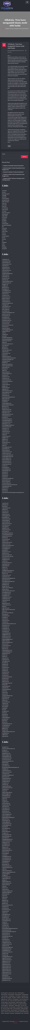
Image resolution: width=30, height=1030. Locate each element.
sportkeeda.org (5, 908)
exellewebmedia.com (6, 778)
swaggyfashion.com (6, 634)
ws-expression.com (6, 442)
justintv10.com (5, 647)
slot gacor (14, 997)
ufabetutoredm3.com (6, 970)
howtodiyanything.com (7, 419)
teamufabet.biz (5, 526)
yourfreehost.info (5, 311)
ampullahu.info (5, 673)
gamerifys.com (5, 504)
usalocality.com (5, 265)
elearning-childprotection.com (8, 590)
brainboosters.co (5, 275)
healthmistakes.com (6, 881)
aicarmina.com (5, 279)
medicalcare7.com (6, 564)
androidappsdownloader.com (8, 581)
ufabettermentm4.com (7, 959)
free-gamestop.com (6, 780)
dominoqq (4, 222)
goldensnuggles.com (6, 794)
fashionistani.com (6, 398)
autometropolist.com (6, 379)
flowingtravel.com (6, 559)
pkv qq (3, 237)
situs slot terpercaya (24, 999)
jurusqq (3, 192)
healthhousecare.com (6, 409)
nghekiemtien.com (6, 653)
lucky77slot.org (5, 862)
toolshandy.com (5, 626)
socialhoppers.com (6, 598)
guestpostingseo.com (6, 754)
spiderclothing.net (6, 328)
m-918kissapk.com (6, 725)
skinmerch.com (5, 293)
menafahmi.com (5, 430)
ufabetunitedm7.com (6, 967)
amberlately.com (5, 276)
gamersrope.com (5, 776)
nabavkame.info (5, 727)
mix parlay (17, 1011)
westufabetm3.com (6, 977)
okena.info (4, 336)
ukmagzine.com (5, 783)
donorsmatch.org (5, 701)
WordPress (17, 1021)
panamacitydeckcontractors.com (9, 623)
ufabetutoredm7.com (6, 972)
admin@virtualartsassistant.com (16, 50)
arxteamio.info (5, 901)
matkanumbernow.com (7, 542)
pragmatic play (4, 999)
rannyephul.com (5, 631)
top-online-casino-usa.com (7, 556)
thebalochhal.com (6, 268)
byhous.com (4, 722)
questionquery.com (6, 637)
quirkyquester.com (6, 934)
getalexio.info (5, 903)
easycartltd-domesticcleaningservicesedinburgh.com (13, 492)
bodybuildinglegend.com (7, 639)
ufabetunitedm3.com (6, 966)
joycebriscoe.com (5, 278)
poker (3, 244)
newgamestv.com (6, 842)
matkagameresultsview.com (8, 570)
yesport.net (4, 798)
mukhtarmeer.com (6, 431)
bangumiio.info (5, 680)
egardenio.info (5, 900)
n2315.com (4, 601)
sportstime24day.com (6, 836)
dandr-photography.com (7, 642)
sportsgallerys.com (6, 844)
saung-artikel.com (6, 809)
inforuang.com (5, 614)
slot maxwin (8, 997)
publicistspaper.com (6, 470)
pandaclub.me (5, 719)
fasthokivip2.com (5, 811)
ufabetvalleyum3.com (6, 973)
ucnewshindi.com (5, 773)
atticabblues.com (5, 378)
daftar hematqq (9, 1003)
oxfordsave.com (5, 806)
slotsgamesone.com (6, 551)
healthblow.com (5, 584)
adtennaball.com (5, 565)
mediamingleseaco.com (7, 650)
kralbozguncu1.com (6, 423)
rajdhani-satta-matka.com (7, 587)
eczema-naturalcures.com (7, 343)
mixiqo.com (4, 922)
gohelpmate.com (5, 586)
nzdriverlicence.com (6, 436)
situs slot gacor (5, 996)
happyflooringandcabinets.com (8, 872)
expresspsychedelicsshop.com (8, 397)
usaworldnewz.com (6, 262)
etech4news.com (5, 395)
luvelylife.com (5, 617)
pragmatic (4, 219)
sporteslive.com (5, 837)
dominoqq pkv (5, 223)
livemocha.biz (5, 706)
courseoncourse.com (6, 759)
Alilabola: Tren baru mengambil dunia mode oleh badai (17, 28)
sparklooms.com (5, 945)
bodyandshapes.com (6, 483)
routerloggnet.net (6, 548)
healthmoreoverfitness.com (8, 545)
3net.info (4, 333)
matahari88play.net (6, 822)
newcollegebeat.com (6, 290)
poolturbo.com (5, 658)
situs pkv (4, 234)
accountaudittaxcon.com (7, 905)
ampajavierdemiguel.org (7, 273)
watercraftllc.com (5, 367)
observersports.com (6, 812)
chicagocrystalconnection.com (8, 731)
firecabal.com (5, 401)
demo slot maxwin (6, 212)
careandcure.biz (5, 911)
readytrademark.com (6, 461)
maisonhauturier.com (6, 426)
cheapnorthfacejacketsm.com (8, 312)
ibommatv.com (5, 511)
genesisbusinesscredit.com (7, 612)
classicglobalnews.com (7, 486)
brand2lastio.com (5, 595)
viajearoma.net (5, 351)
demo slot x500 (25, 997)
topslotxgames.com (6, 547)
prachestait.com (5, 659)
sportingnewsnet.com (6, 834)
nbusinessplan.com (6, 515)
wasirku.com (4, 655)
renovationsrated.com (7, 462)
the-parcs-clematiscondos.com (8, 748)
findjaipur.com (5, 284)
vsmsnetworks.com (6, 508)
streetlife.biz (4, 708)
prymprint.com (5, 906)
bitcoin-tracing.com (6, 481)
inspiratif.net (4, 506)
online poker (11, 1005)
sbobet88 (4, 195)
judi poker (4, 197)
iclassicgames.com (6, 808)
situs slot (3, 1000)
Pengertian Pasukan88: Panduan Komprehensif (13, 165)
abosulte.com (5, 473)
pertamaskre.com (6, 765)
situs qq (4, 233)
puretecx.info (5, 665)
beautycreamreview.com (7, 381)
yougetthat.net (5, 801)
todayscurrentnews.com (7, 952)
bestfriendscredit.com (6, 340)
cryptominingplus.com (7, 814)
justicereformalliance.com (7, 303)
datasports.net (5, 847)
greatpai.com (5, 362)
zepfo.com (4, 445)
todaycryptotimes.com (7, 451)
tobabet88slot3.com (6, 950)
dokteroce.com (5, 644)
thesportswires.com (6, 831)
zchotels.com (5, 444)
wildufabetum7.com (6, 980)
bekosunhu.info (5, 681)
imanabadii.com (5, 733)
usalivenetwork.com (6, 770)
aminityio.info (5, 669)
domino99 (4, 190)
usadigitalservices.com (7, 597)
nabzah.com (4, 567)
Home (3, 28)
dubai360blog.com (6, 861)
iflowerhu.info (5, 730)
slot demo (4, 211)
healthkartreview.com (6, 411)
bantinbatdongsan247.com (7, 761)
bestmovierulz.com (6, 297)
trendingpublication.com (7, 956)
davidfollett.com (5, 289)
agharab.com (5, 354)
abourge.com (5, 368)
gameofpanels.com (6, 579)
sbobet (2, 1013)
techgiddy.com (5, 769)
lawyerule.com (5, 648)
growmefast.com (5, 864)
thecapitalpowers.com (6, 948)
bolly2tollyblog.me (6, 717)
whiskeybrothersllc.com (7, 978)
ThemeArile (15, 1022)
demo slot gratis (5, 201)
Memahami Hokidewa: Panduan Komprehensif (13, 172)
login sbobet (4, 215)
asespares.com (5, 375)
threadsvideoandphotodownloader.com (10, 767)
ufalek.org (4, 869)
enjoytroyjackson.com (6, 392)
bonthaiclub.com (5, 317)
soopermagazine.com (6, 458)
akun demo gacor (5, 193)
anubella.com (5, 476)
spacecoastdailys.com (6, 459)
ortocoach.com (5, 925)
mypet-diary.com (5, 620)
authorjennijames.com (7, 350)
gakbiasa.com (5, 728)
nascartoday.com (5, 433)
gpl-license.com (5, 406)
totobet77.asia (5, 953)
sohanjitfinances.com (6, 942)
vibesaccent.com (5, 272)
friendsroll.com (5, 326)
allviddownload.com (6, 529)
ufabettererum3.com (6, 958)
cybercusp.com (5, 487)
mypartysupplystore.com (7, 281)
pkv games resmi (5, 200)
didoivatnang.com (6, 387)
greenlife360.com (5, 517)
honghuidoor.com (6, 558)
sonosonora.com (5, 323)
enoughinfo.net (5, 711)
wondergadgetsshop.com (7, 329)
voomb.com (4, 855)
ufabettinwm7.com (6, 962)
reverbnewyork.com (6, 292)
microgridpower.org (6, 920)
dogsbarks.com (5, 389)
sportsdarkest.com (6, 828)
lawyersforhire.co (5, 819)
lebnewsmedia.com (6, 322)
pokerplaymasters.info (7, 758)
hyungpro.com (5, 833)
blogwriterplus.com (6, 753)
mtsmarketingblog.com (7, 651)
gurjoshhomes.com (6, 314)
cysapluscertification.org (7, 695)
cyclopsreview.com (6, 384)
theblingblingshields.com (7, 839)
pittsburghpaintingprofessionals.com (10, 928)
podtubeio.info (5, 687)
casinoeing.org (5, 705)
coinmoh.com (5, 383)
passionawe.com (5, 926)
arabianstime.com (6, 376)
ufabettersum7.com (6, 961)
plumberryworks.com (6, 930)
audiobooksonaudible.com (7, 478)
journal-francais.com (6, 645)
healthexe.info (5, 664)
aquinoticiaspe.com (6, 815)
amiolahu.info (5, 670)
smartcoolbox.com (6, 941)
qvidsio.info (4, 690)
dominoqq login (24, 1008)
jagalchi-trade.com (6, 298)
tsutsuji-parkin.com (6, 353)
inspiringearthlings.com (7, 420)
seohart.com (4, 465)
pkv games (4, 248)
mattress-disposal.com (7, 870)
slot (9, 146)
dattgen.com (5, 386)
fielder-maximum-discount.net (8, 609)
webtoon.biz (4, 830)
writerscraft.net (5, 589)
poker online (4, 231)
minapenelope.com (6, 301)
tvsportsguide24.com (6, 858)
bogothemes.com (6, 307)
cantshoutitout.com (6, 518)
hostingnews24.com (6, 415)
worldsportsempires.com (7, 891)
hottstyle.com (5, 417)
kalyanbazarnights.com (7, 554)
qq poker (15, 1003)
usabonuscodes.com (6, 453)
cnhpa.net (4, 886)
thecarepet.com (5, 751)
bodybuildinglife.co (6, 873)
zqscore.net (4, 895)
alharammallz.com (6, 372)
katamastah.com (5, 894)
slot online (4, 204)
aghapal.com (5, 347)
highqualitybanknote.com (7, 414)
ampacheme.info (5, 672)
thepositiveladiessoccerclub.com (9, 358)
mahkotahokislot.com (6, 866)
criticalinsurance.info (6, 575)
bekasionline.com (5, 514)
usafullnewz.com (5, 259)
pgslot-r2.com (5, 440)
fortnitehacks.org (5, 697)
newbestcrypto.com (6, 805)
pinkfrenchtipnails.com (7, 840)
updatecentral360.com (7, 892)
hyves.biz (4, 709)
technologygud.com (6, 876)
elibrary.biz (4, 342)
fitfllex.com (4, 611)
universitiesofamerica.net (7, 534)
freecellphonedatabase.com (8, 775)
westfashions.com (6, 625)
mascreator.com (5, 428)
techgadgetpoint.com (6, 856)
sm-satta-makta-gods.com (7, 455)
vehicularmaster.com (6, 270)
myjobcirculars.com (6, 543)
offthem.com (5, 509)
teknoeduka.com (5, 448)
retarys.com (4, 790)
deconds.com (5, 490)
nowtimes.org (5, 703)
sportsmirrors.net (6, 845)
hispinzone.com (5, 553)
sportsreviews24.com (6, 859)
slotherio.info (5, 694)
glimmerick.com (5, 287)
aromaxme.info (5, 675)
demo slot (4, 203)
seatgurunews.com (6, 331)
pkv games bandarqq (6, 225)
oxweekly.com (5, 622)
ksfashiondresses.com (6, 883)
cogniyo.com (5, 912)
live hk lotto (4, 217)
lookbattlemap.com (6, 795)
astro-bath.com (5, 345)
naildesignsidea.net (6, 361)
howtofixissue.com (6, 525)
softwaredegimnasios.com (7, 456)
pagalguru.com (5, 437)
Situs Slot (10, 52)
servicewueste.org (6, 539)
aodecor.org (4, 700)
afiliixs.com (4, 370)
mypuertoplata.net (6, 522)
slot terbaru (18, 996)
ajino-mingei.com (5, 309)
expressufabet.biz (6, 520)
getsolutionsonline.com (7, 572)
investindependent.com (7, 422)
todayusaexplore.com (6, 264)
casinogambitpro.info (6, 756)
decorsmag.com (5, 531)
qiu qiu (3, 245)
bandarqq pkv (5, 214)
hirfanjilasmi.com (5, 916)
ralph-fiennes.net (5, 608)
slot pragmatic (16, 999)
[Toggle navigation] (27, 2)
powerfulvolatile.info (6, 689)
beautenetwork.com (6, 480)
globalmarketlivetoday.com (8, 404)
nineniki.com (5, 561)
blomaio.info (4, 684)
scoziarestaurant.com (6, 464)
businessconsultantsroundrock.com (9, 484)
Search (3, 154)
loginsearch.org (5, 698)
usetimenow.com (5, 583)
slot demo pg (5, 208)
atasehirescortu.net (6, 848)
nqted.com (4, 434)
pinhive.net (4, 712)
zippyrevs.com (5, 540)
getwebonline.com (6, 603)
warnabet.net (5, 714)
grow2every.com (5, 408)
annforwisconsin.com (6, 282)
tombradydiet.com (6, 315)
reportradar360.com (6, 633)
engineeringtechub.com (7, 850)
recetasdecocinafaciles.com (7, 359)
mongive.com (5, 569)
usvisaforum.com (5, 295)
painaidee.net (5, 826)
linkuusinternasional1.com (7, 325)
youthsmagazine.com (6, 825)
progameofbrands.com (7, 536)
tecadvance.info (5, 667)
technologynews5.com (7, 447)
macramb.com (5, 619)
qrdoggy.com (5, 875)
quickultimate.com (6, 933)
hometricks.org (5, 917)
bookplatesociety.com (6, 320)
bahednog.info (5, 762)
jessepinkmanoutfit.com (7, 787)
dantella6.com (5, 550)
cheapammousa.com (6, 356)
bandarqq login (20, 1007)
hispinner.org (5, 573)
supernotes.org (5, 889)
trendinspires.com (6, 629)
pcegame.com (5, 439)
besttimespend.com (6, 909)
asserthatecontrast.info (7, 676)
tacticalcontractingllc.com (7, 947)
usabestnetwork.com (6, 786)
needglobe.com (5, 923)
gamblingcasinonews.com (7, 533)
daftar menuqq (19, 1002)
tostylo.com (4, 800)
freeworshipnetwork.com (7, 365)
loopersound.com (6, 300)
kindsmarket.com (5, 615)
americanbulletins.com (7, 373)
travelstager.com (5, 628)
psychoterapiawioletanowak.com (9, 931)
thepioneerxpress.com (7, 523)
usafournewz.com (6, 267)
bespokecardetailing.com (7, 339)
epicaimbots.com (5, 393)
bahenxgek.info (5, 764)
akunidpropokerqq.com (7, 337)
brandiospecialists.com (7, 562)
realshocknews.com (6, 878)
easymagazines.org (6, 914)
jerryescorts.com (5, 851)
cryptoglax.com (5, 304)
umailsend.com (5, 789)
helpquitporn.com (6, 412)
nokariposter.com (6, 576)
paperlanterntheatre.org (7, 364)
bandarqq (4, 229)
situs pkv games (5, 198)
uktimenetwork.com (6, 261)
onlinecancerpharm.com (7, 867)
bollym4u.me (5, 716)
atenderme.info (5, 678)
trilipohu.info (5, 734)
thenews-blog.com (6, 450)
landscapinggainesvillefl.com (8, 425)
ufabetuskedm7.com (6, 969)
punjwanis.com (5, 747)
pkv (3, 226)
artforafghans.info (6, 661)
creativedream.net (6, 600)
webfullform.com (5, 528)
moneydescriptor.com (6, 823)
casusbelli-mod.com (6, 318)
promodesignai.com (6, 469)
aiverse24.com (5, 475)
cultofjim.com (5, 286)
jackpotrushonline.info (7, 772)
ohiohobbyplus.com (6, 306)
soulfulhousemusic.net (7, 944)
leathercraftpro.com (6, 919)
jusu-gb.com (4, 750)
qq (2, 240)
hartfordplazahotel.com (7, 723)
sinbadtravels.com (6, 781)
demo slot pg (5, 209)
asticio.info (4, 898)
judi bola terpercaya (24, 1011)
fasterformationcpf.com (7, 792)
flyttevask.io (4, 720)
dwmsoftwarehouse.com (7, 390)
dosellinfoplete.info (6, 686)
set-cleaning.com (5, 467)
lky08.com (4, 606)
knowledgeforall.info (6, 594)
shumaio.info (5, 692)
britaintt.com (5, 489)
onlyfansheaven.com (6, 604)
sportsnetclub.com (6, 803)
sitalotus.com (5, 887)
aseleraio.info (5, 897)
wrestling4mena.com (6, 592)
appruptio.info (5, 736)
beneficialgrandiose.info (7, 683)
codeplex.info (5, 334)
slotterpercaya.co (5, 939)
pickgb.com (4, 880)
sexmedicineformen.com (7, 936)
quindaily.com (5, 472)
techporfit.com (5, 512)
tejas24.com (4, 656)
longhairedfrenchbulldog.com (8, 817)
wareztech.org (5, 784)
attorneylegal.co (5, 853)
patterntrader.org (6, 884)
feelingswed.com (5, 400)
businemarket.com (6, 820)
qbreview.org (5, 537)
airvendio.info (5, 662)
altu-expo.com (5, 348)
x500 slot (19, 997)
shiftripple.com (5, 937)
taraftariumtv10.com (6, 636)
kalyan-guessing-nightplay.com (8, 578)
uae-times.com (5, 503)
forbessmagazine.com (6, 403)
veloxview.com (5, 975)
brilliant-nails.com (6, 640)
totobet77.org (5, 955)
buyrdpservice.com (6, 797)
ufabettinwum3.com (6, 964)
